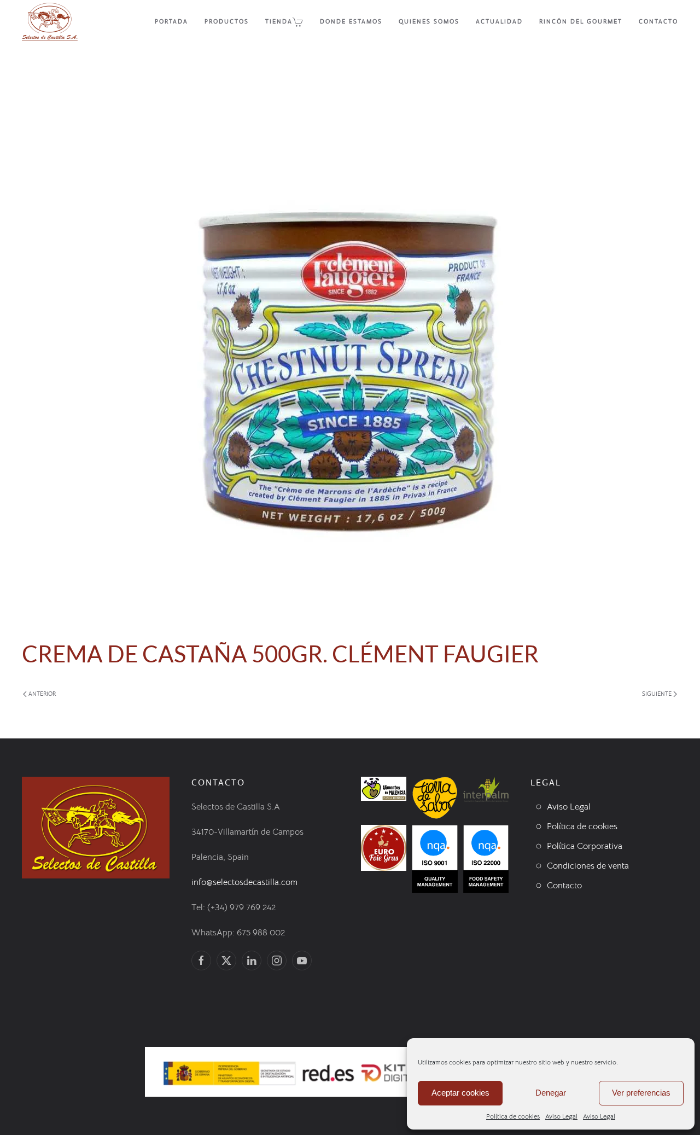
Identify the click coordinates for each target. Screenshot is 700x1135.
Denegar (550, 1092)
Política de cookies (513, 1116)
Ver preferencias (641, 1092)
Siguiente (657, 693)
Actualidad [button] (499, 21)
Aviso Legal (561, 1116)
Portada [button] (171, 21)
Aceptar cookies (460, 1092)
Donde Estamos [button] (351, 21)
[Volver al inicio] (50, 22)
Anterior (42, 693)
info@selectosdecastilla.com (244, 882)
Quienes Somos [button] (429, 21)
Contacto (658, 21)
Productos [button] (227, 21)
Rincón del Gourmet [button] (580, 21)
